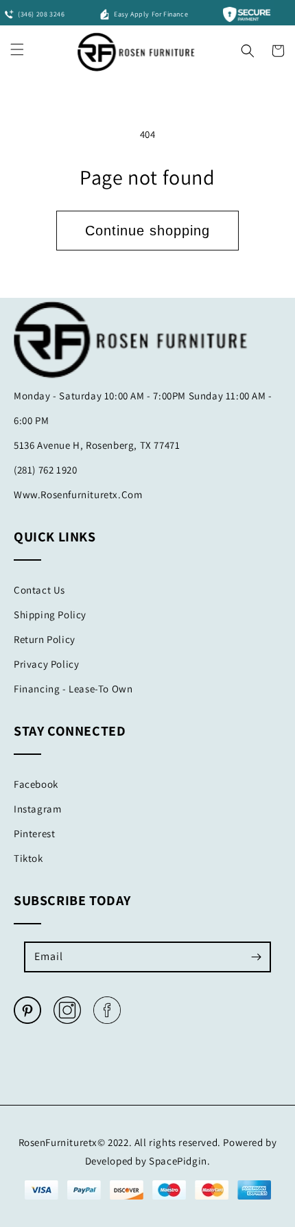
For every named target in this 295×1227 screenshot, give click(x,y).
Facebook (36, 784)
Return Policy (44, 639)
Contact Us (39, 589)
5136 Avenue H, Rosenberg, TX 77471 (97, 445)
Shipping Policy (50, 614)
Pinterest (34, 833)
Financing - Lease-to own (73, 688)
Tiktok (28, 858)
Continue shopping (147, 230)
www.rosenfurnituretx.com (78, 494)
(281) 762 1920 (45, 469)
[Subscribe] (256, 957)
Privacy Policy (46, 663)
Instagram (37, 808)
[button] (248, 47)
